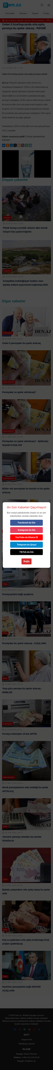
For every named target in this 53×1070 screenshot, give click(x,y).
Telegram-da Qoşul (26, 544)
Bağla (26, 561)
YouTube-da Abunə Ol (26, 537)
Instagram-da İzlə (26, 530)
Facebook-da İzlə (26, 522)
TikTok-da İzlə (26, 552)
